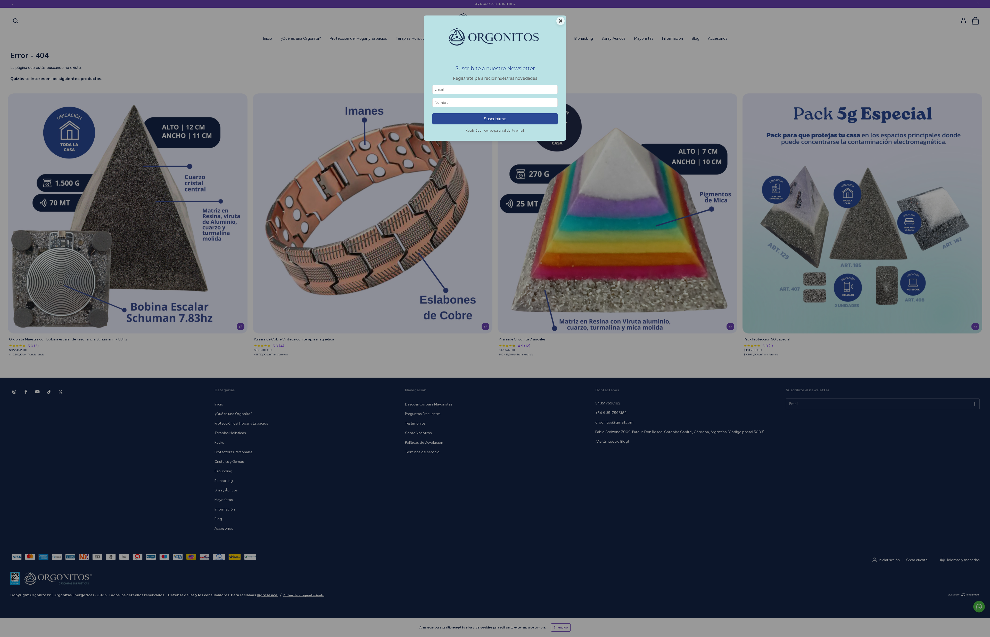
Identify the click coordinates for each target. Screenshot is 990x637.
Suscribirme (495, 118)
